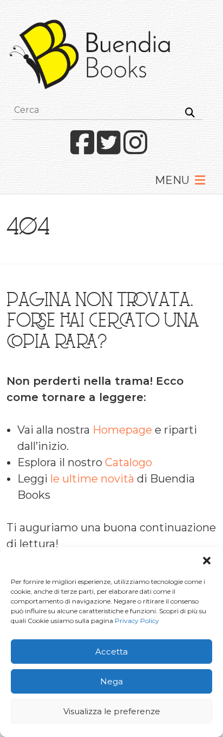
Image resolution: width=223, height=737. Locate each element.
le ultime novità (92, 478)
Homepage (122, 429)
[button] (206, 560)
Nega (111, 681)
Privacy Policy (137, 621)
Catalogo (128, 462)
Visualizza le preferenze (111, 711)
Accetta (111, 651)
